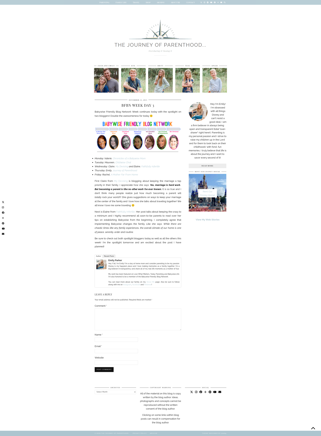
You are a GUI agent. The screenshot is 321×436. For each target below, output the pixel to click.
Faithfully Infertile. (125, 211)
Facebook (136, 285)
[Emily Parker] (101, 268)
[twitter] (191, 392)
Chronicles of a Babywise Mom (129, 158)
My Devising (122, 166)
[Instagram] (204, 2)
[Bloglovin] (218, 2)
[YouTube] (211, 2)
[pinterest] (210, 392)
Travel (136, 2)
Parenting (104, 2)
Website (99, 357)
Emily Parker (115, 260)
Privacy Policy (140, 433)
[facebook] (200, 392)
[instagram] (196, 392)
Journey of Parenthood (125, 170)
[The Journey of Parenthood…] (160, 35)
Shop (148, 2)
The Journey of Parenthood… (115, 433)
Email (98, 346)
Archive (161, 2)
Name (99, 334)
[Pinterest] (208, 2)
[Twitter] (201, 2)
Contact (190, 2)
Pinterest (147, 285)
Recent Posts (109, 256)
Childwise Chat (123, 162)
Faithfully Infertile (150, 166)
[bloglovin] (205, 392)
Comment (101, 305)
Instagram (127, 285)
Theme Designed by (214, 433)
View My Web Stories (207, 219)
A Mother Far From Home (124, 174)
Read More (207, 166)
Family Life (121, 2)
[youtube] (214, 392)
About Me (175, 2)
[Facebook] (215, 2)
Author (98, 256)
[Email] (221, 2)
